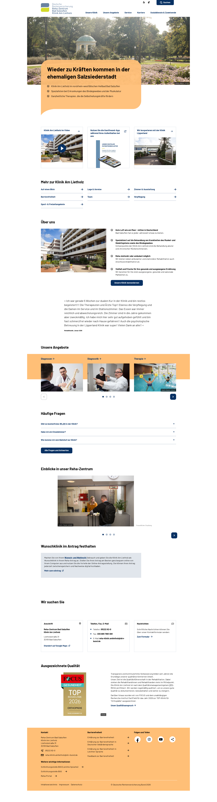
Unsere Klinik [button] (91, 12)
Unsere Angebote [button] (111, 12)
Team (89, 197)
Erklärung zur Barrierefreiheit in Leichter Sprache (101, 750)
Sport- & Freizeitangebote (53, 204)
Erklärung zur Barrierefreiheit (100, 737)
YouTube (161, 738)
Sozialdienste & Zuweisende (163, 12)
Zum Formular (143, 636)
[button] (165, 2)
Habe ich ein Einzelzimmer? (53, 432)
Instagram (149, 738)
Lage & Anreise (94, 189)
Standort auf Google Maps (56, 645)
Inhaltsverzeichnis (49, 784)
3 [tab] (110, 396)
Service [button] (128, 12)
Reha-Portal (46, 776)
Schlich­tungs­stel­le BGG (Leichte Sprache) (59, 767)
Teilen (172, 739)
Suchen (166, 2)
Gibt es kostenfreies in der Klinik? (59, 424)
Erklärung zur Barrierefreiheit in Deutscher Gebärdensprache (101, 743)
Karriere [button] (141, 12)
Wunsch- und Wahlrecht (76, 557)
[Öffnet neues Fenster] (144, 2)
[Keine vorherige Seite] (44, 397)
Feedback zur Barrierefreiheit (100, 756)
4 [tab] (114, 396)
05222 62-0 (50, 750)
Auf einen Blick (48, 189)
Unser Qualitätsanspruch (122, 705)
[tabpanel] (62, 375)
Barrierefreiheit (48, 197)
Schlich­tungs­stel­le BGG (51, 771)
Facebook (138, 738)
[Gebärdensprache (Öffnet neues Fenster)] (149, 2)
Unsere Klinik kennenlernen (126, 282)
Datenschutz (76, 784)
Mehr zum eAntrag (52, 570)
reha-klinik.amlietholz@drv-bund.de (61, 755)
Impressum (64, 784)
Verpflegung (139, 197)
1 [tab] (103, 396)
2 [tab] (106, 396)
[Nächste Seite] (173, 397)
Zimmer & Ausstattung (144, 189)
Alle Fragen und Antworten (57, 450)
